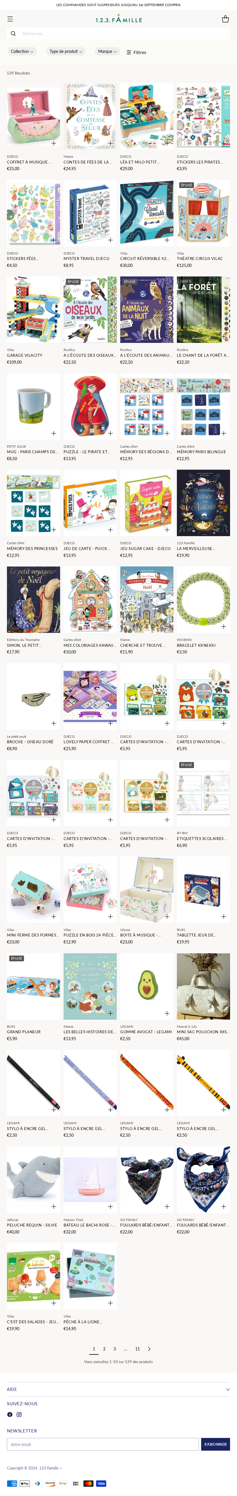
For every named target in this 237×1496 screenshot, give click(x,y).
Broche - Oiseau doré (30, 741)
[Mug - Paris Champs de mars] (33, 406)
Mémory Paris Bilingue (201, 451)
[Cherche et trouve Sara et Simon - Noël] (146, 599)
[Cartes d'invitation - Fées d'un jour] (90, 793)
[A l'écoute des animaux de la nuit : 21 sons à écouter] (146, 309)
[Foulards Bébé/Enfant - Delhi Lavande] (146, 1179)
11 (137, 1348)
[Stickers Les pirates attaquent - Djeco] (203, 116)
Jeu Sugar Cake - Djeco (145, 548)
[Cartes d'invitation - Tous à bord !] (33, 793)
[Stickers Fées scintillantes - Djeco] (33, 213)
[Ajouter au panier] (54, 143)
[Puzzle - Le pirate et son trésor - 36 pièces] (90, 406)
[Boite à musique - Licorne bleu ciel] (146, 889)
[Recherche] (13, 33)
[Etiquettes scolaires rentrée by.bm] (203, 793)
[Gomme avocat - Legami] (146, 986)
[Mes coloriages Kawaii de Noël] (90, 599)
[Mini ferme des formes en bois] (33, 889)
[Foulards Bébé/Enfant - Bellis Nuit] (203, 1179)
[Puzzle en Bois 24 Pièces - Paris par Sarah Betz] (90, 889)
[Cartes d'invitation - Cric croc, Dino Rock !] (146, 696)
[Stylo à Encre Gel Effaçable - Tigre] (146, 1083)
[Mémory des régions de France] (146, 406)
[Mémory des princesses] (33, 503)
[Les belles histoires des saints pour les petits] (90, 986)
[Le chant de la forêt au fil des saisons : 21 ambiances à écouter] (203, 309)
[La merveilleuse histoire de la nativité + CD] (203, 503)
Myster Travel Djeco (86, 258)
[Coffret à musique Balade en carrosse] (33, 116)
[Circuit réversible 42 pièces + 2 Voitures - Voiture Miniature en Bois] (146, 213)
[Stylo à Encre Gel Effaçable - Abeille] (203, 1083)
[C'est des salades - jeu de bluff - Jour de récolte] (33, 1276)
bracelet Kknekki (196, 645)
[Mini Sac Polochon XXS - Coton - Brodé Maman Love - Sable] (203, 986)
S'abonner (215, 1444)
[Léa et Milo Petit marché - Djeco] (146, 116)
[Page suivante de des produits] (149, 1349)
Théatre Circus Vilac (200, 258)
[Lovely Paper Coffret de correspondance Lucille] (90, 696)
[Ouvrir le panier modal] (225, 19)
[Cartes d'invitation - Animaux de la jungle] (146, 793)
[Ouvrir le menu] (10, 19)
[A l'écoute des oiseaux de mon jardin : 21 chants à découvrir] (90, 309)
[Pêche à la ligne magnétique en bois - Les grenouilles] (90, 1276)
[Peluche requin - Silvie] (33, 1179)
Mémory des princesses (32, 548)
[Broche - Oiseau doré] (33, 696)
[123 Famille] (118, 18)
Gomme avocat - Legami (146, 1031)
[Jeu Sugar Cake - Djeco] (146, 503)
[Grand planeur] (33, 986)
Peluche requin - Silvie (32, 1225)
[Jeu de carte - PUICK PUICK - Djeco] (90, 503)
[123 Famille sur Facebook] (9, 1415)
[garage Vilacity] (33, 309)
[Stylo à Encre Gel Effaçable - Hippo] (90, 1083)
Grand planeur (24, 1031)
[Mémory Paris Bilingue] (203, 406)
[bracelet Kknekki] (203, 599)
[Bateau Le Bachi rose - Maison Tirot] (90, 1179)
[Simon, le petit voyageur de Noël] (33, 599)
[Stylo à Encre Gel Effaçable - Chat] (33, 1083)
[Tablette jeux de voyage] (203, 889)
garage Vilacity (24, 355)
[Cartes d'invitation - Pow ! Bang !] (203, 696)
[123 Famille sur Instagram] (19, 1415)
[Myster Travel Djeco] (90, 213)
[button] (22, 51)
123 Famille (48, 1468)
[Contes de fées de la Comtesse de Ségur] (90, 116)
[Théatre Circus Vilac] (203, 213)
